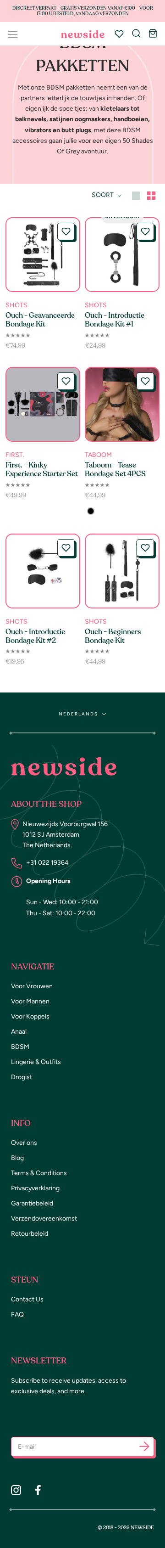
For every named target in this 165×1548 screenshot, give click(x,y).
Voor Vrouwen (32, 986)
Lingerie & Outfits (36, 1062)
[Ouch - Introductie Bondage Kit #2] (43, 571)
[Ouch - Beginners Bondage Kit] (122, 571)
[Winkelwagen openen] (153, 34)
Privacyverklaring (35, 1188)
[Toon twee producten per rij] (151, 195)
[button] (66, 231)
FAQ (17, 1314)
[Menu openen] (12, 34)
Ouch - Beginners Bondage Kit (113, 636)
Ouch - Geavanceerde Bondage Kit (40, 319)
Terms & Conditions (39, 1173)
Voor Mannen (30, 1001)
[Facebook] (38, 1490)
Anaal (19, 1032)
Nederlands (78, 714)
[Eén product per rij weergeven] (136, 195)
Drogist (21, 1077)
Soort (103, 195)
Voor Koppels (30, 1016)
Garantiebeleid (32, 1203)
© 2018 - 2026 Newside (126, 1527)
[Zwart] (90, 511)
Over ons (24, 1143)
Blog (17, 1158)
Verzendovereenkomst (44, 1218)
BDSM (20, 1047)
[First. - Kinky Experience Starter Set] (43, 404)
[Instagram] (16, 1490)
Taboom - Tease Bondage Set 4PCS (115, 469)
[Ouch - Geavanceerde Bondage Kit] (43, 254)
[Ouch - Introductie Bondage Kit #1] (122, 254)
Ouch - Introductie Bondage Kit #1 (114, 319)
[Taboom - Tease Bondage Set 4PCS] (122, 404)
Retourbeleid (29, 1234)
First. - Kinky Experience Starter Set (42, 469)
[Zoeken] (136, 34)
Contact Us (27, 1299)
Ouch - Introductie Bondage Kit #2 (35, 636)
